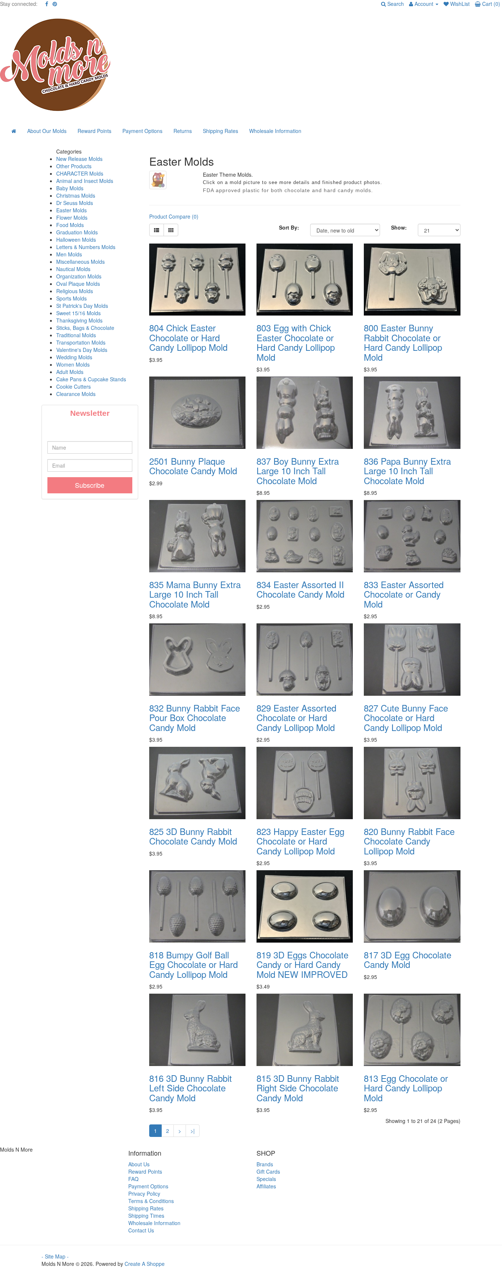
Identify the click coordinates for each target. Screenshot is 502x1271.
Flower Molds (71, 217)
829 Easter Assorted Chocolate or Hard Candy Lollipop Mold (296, 717)
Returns (182, 130)
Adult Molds (69, 371)
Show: (399, 227)
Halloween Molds (76, 239)
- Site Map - (55, 1256)
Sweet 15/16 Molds (78, 313)
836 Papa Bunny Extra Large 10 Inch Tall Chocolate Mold (407, 470)
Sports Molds (71, 298)
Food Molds (70, 224)
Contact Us (141, 1230)
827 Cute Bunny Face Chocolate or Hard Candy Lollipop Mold (406, 717)
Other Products (74, 166)
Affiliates (266, 1186)
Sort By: (289, 227)
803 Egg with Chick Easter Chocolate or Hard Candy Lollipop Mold (296, 342)
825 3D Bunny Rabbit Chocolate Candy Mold (193, 836)
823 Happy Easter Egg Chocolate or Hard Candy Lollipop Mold (300, 841)
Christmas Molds (75, 195)
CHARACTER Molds (79, 173)
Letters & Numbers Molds (85, 247)
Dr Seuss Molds (74, 202)
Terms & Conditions (151, 1201)
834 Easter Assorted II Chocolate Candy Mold (300, 589)
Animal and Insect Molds (84, 180)
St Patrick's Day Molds (82, 305)
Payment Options (142, 130)
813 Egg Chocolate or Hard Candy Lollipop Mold (406, 1088)
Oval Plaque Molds (78, 283)
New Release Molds (79, 158)
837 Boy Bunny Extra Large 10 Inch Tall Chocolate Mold (298, 470)
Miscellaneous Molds (80, 261)
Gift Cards (268, 1171)
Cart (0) (490, 3)
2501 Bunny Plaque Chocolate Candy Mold (193, 465)
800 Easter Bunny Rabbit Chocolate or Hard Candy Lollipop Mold (403, 342)
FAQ (133, 1178)
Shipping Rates (220, 130)
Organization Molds (78, 276)
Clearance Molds (76, 393)
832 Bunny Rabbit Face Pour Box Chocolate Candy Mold (194, 717)
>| (192, 1130)
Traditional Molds (76, 335)
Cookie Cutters (73, 386)
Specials (266, 1178)
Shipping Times (146, 1215)
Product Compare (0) (173, 216)
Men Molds (69, 254)
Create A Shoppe (145, 1263)
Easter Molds (71, 210)
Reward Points (94, 130)
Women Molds (73, 364)
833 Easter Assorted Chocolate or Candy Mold (404, 594)
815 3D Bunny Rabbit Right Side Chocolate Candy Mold (298, 1088)
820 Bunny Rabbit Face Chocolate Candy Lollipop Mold (409, 841)
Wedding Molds (74, 357)
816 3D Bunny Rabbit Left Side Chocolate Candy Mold (190, 1088)
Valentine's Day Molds (81, 349)
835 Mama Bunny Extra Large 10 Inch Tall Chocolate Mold (195, 594)
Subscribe (89, 485)
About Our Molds (47, 130)
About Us (139, 1164)
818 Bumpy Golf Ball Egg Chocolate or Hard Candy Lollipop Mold (193, 964)
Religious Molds (74, 291)
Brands (265, 1164)
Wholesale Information (275, 130)
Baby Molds (69, 188)
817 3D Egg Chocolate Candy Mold (407, 959)
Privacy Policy (144, 1193)
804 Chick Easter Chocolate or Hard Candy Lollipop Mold (188, 337)
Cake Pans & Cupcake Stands (91, 379)
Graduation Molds (77, 232)
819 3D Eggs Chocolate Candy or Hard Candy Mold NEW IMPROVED (302, 964)
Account (424, 3)
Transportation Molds (80, 342)
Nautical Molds (73, 269)
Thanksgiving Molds (79, 320)
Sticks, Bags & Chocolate (85, 327)
